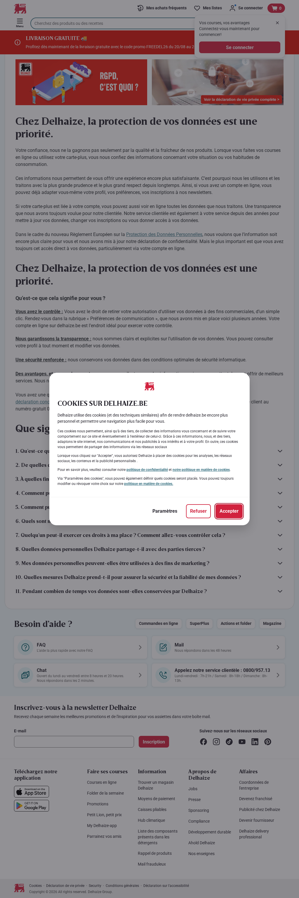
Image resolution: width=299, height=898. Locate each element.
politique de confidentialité (147, 470)
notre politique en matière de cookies (201, 470)
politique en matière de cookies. (148, 484)
